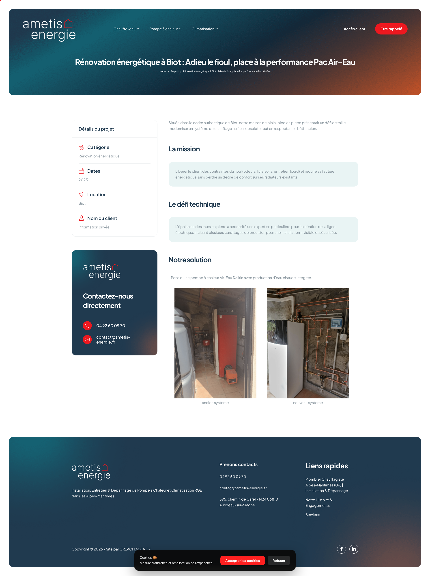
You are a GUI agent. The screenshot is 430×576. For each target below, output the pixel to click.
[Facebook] (341, 549)
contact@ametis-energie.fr (113, 339)
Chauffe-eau (124, 28)
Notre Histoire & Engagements (318, 502)
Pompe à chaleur (163, 28)
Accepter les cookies (242, 560)
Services (312, 514)
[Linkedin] (353, 549)
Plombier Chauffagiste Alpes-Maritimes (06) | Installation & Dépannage (326, 485)
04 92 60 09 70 (110, 325)
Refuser (279, 560)
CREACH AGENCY (135, 549)
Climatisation (203, 28)
